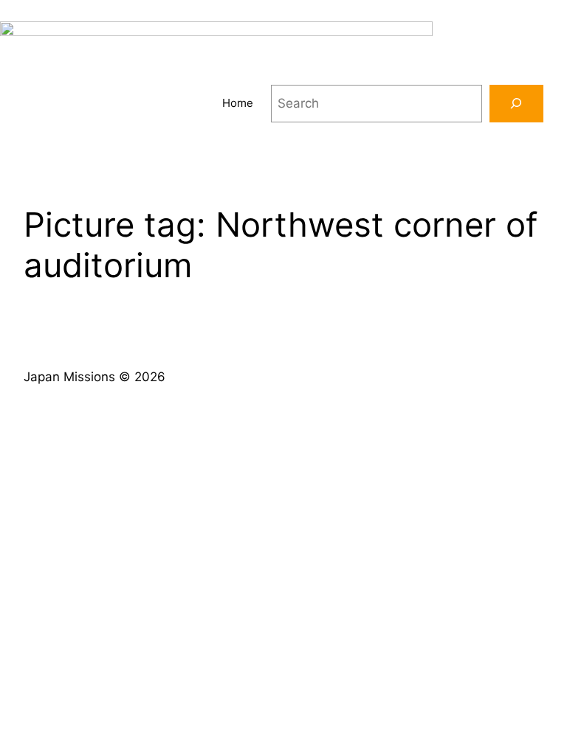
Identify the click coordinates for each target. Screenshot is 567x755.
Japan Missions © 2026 (94, 376)
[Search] (516, 103)
